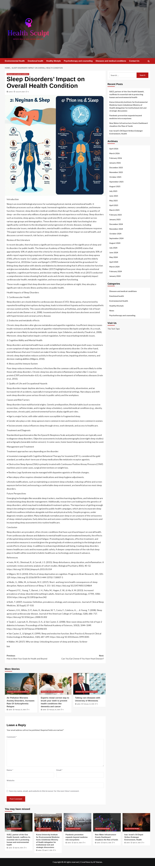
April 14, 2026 (137, 842)
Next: (82, 657)
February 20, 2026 (54, 709)
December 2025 (116, 167)
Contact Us (134, 61)
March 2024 (114, 267)
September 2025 (116, 182)
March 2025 (114, 210)
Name (10, 770)
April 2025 (113, 205)
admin (11, 92)
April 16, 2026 (78, 842)
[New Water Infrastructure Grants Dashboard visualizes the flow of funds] (107, 822)
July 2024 (113, 248)
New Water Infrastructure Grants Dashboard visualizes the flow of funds (128, 124)
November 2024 (116, 229)
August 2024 (114, 243)
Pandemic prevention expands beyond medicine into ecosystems (125, 116)
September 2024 (116, 238)
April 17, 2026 (48, 850)
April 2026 (113, 149)
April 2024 (113, 262)
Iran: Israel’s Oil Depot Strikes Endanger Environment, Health (126, 132)
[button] (148, 61)
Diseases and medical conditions (111, 61)
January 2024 (115, 276)
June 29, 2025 (20, 92)
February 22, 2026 (20, 709)
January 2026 (115, 163)
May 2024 (113, 257)
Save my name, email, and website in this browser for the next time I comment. (44, 791)
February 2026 (115, 158)
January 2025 (115, 219)
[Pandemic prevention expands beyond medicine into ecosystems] (77, 822)
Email (59, 770)
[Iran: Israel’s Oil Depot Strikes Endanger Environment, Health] (136, 822)
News (111, 310)
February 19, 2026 (88, 704)
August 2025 (114, 186)
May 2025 (113, 200)
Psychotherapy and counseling (78, 61)
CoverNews (85, 862)
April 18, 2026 (19, 847)
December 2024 (116, 224)
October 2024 (115, 234)
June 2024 (113, 252)
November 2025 (116, 172)
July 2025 (113, 191)
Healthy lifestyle (53, 61)
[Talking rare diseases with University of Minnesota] (89, 684)
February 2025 (115, 215)
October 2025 (115, 177)
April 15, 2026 (107, 842)
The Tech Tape (114, 329)
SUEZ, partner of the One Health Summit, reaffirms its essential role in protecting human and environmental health (126, 94)
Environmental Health (15, 61)
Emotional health (35, 61)
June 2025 (113, 196)
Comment (12, 737)
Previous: (27, 657)
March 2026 (114, 153)
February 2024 (115, 271)
